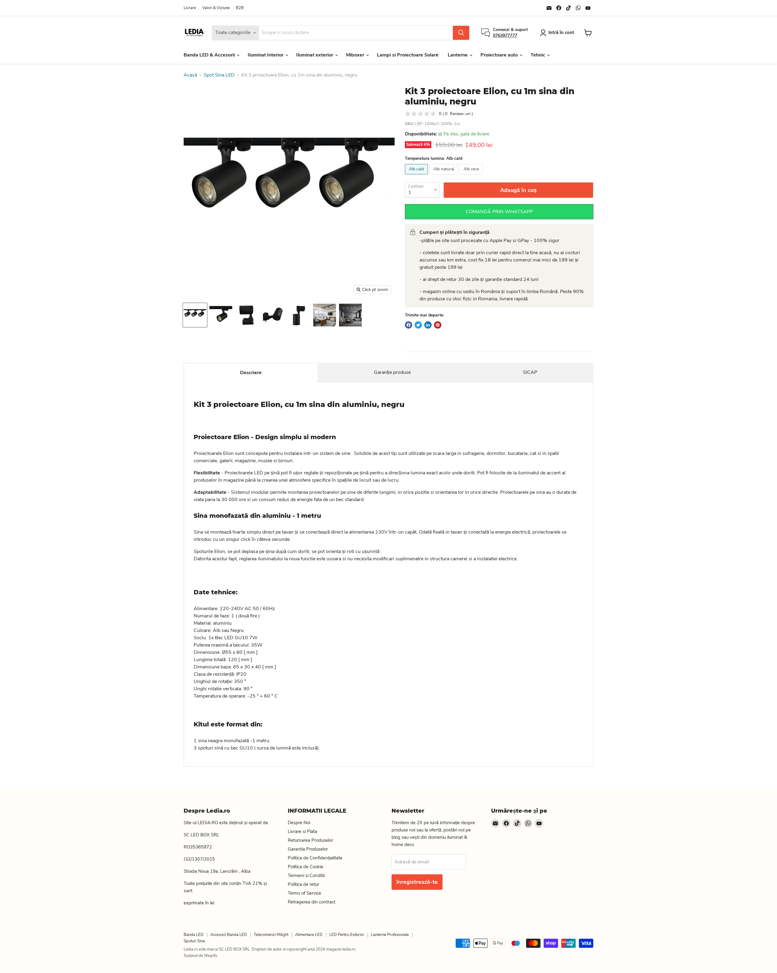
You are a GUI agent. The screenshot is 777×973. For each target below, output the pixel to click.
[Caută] (461, 33)
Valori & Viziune (216, 8)
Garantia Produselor (308, 849)
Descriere (251, 372)
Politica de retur (303, 884)
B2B (240, 8)
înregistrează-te (417, 882)
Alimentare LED (309, 934)
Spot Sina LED (219, 75)
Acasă (190, 75)
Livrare (190, 8)
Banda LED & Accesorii (210, 55)
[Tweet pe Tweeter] (418, 325)
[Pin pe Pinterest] (437, 325)
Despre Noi (299, 823)
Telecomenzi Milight (271, 934)
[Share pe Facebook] (408, 325)
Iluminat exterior (315, 55)
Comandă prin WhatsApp (499, 211)
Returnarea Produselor (310, 840)
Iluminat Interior (266, 55)
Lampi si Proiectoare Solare (408, 55)
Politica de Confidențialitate (315, 858)
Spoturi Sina (194, 941)
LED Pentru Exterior (346, 934)
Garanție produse (392, 372)
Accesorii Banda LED (228, 934)
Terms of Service (304, 893)
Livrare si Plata (302, 831)
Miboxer (355, 55)
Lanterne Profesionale (390, 934)
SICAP (530, 372)
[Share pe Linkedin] (428, 325)
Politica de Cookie (305, 867)
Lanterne (458, 55)
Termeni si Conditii (306, 875)
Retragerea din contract (311, 902)
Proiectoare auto (499, 55)
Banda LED (194, 934)
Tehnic (538, 55)
